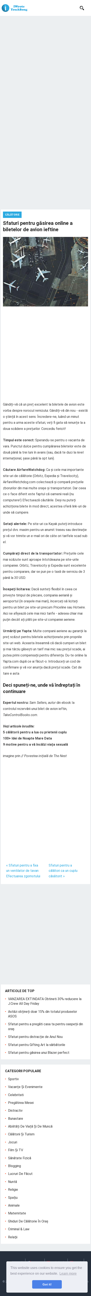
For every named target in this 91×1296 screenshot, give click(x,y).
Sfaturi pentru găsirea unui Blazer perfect (38, 1053)
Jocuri (12, 1142)
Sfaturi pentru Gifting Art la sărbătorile (36, 1045)
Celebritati (16, 1095)
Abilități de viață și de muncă (30, 1126)
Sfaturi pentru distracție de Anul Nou (35, 1037)
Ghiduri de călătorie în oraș (28, 1221)
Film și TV (15, 1150)
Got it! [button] (47, 1284)
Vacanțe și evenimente (25, 1087)
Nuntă (12, 1182)
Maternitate (17, 1213)
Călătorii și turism (21, 1134)
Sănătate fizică (19, 1158)
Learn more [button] (68, 1273)
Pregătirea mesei (21, 1103)
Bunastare (15, 1119)
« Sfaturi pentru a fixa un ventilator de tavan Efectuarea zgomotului (23, 870)
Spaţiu (13, 1198)
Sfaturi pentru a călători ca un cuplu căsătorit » (63, 870)
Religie (13, 1190)
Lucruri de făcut (20, 1174)
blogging (14, 1166)
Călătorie (12, 214)
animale (14, 1205)
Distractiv (15, 1111)
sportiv (13, 1079)
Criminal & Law (18, 1229)
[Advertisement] (45, 63)
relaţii (12, 1237)
